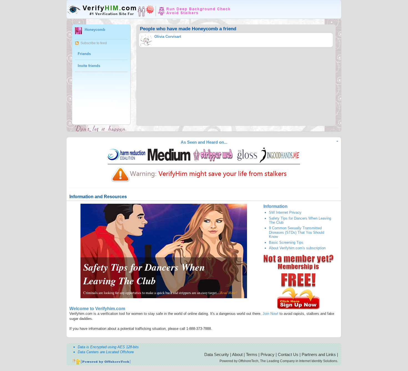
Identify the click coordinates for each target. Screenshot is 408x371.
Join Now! (270, 314)
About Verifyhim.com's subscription (297, 248)
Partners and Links (319, 354)
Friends (84, 54)
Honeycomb (95, 30)
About (237, 354)
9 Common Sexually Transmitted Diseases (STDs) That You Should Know (296, 232)
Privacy (267, 354)
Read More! (228, 292)
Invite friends (89, 66)
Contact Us (288, 354)
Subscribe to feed (93, 43)
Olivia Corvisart (167, 36)
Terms (251, 354)
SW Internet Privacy (285, 212)
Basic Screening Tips (286, 242)
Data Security (216, 354)
